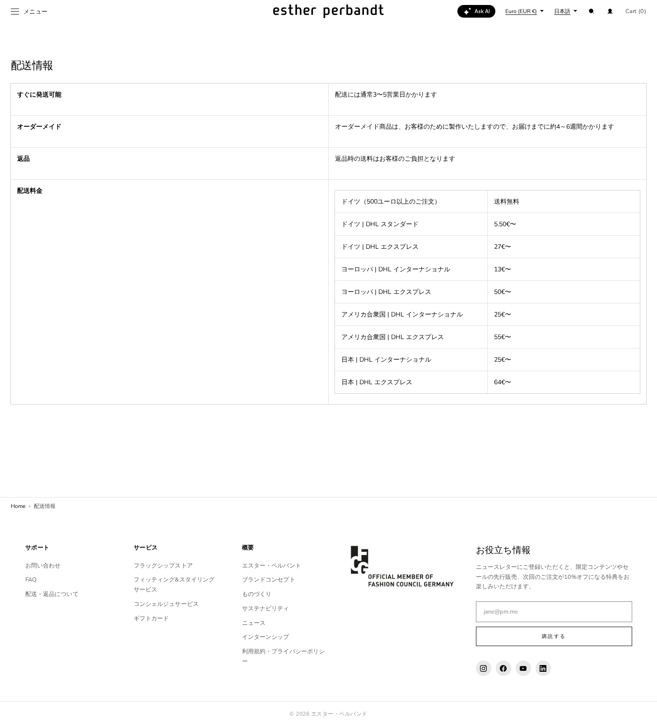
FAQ (31, 580)
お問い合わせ (43, 566)
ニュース (254, 623)
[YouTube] (523, 668)
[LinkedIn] (543, 668)
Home (18, 506)
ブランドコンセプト (268, 580)
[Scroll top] (643, 712)
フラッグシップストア (163, 566)
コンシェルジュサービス (166, 604)
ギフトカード (151, 618)
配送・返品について (52, 594)
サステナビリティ (265, 609)
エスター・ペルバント (271, 566)
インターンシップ (265, 637)
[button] (591, 11)
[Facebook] (503, 668)
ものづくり (257, 594)
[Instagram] (483, 668)
